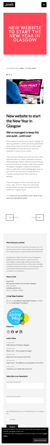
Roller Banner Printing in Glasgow (17, 345)
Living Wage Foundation (19, 303)
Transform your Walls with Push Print (19, 369)
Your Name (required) (13, 382)
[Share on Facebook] (7, 75)
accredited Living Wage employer (25, 301)
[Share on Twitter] (9, 75)
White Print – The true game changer (19, 351)
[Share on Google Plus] (11, 75)
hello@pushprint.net (13, 288)
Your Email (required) (13, 396)
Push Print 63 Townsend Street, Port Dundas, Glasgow (21, 282)
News (22, 68)
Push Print (32, 68)
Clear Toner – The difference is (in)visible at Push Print (24, 363)
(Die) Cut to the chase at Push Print (18, 357)
